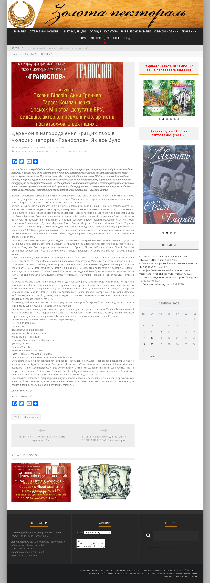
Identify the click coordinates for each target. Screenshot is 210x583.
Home (14, 54)
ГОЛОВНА (85, 570)
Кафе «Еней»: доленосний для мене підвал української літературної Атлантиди (79, 48)
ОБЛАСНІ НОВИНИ (166, 31)
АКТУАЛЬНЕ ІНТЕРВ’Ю (151, 570)
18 (152, 338)
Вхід (127, 38)
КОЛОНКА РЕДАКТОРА (103, 570)
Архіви (80, 532)
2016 (16, 417)
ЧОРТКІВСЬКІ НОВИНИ (136, 31)
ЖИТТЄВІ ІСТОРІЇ (97, 573)
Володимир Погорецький (30, 147)
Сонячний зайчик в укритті (157, 284)
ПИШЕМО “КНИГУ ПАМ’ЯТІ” (177, 576)
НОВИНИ (20, 31)
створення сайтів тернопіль (159, 547)
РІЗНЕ (194, 576)
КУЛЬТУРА (111, 31)
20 (169, 338)
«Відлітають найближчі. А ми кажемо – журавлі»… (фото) (42, 438)
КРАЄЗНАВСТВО (90, 38)
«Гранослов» (31, 417)
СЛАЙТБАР (82, 151)
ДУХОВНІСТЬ (112, 38)
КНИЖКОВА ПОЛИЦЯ (117, 573)
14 (177, 331)
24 (144, 344)
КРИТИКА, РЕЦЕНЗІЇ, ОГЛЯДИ (82, 31)
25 (152, 344)
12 (160, 331)
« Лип (152, 356)
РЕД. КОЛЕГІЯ (133, 570)
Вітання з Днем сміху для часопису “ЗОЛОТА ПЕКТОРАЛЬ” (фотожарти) (104, 438)
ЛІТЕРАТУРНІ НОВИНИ (44, 31)
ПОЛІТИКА (189, 31)
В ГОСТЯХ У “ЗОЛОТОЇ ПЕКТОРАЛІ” (180, 570)
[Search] (105, 43)
